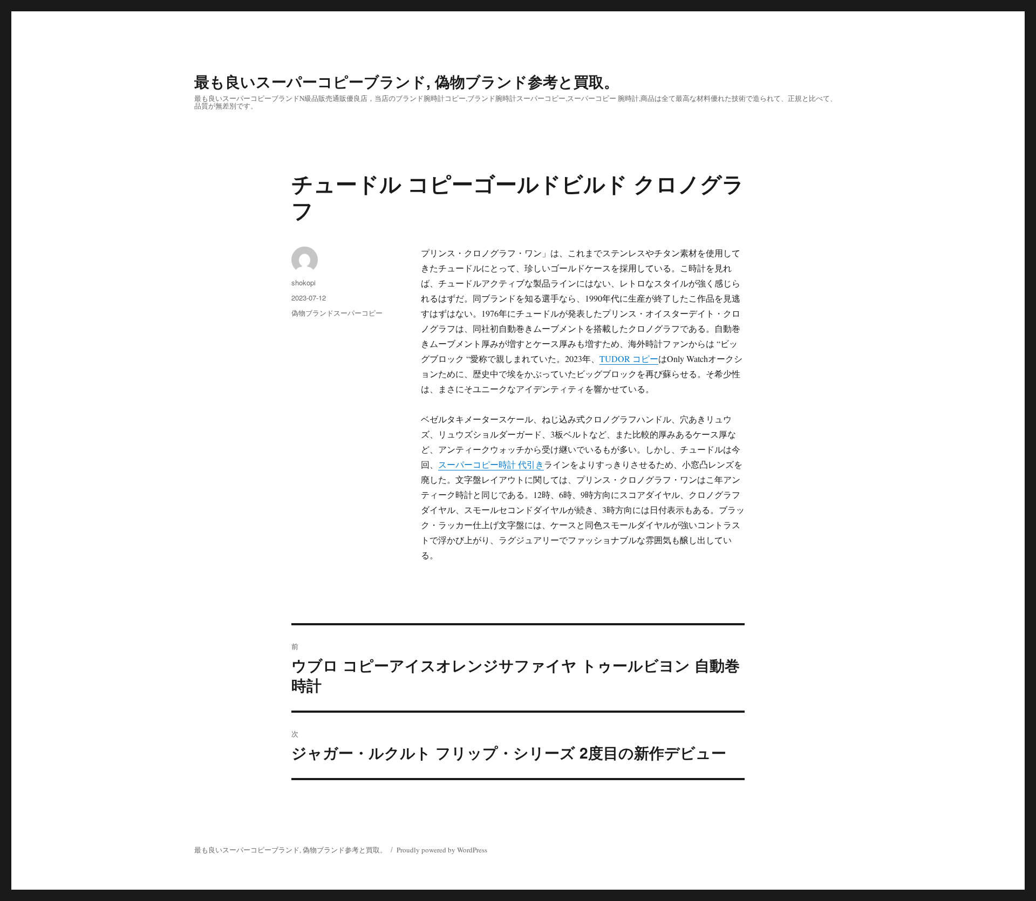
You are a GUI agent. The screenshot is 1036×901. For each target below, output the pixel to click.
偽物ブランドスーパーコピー (337, 313)
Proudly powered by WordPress (442, 850)
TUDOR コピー (628, 358)
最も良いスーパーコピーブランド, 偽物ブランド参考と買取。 (406, 81)
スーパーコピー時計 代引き (491, 464)
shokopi (303, 282)
